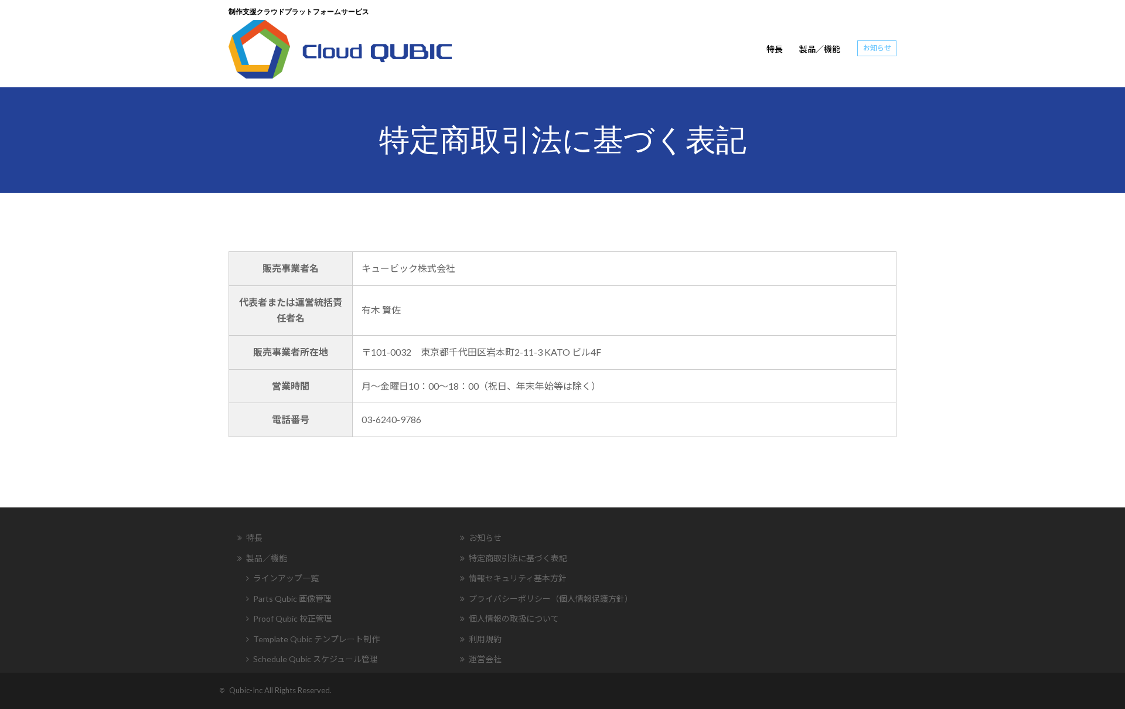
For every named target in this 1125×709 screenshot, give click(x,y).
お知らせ (877, 47)
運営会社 (485, 659)
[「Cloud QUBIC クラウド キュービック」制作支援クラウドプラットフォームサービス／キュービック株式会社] (340, 47)
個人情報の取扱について (514, 618)
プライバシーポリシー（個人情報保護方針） (551, 599)
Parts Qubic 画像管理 (292, 599)
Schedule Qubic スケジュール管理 (315, 659)
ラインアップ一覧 (286, 578)
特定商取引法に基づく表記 (518, 558)
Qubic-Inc (246, 690)
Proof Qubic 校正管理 (292, 618)
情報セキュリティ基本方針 (518, 578)
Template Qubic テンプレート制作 (316, 639)
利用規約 (485, 639)
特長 (774, 49)
